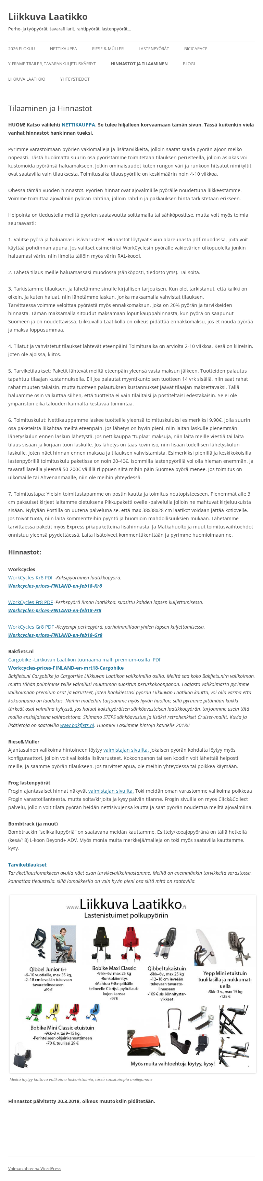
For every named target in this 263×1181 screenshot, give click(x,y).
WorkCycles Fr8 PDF (30, 602)
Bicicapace (196, 49)
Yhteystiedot (75, 79)
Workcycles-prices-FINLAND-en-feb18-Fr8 (54, 610)
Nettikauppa (63, 49)
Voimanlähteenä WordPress (34, 1168)
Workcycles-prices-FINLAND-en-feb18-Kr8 (55, 585)
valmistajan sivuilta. (126, 750)
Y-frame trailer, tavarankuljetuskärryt (52, 64)
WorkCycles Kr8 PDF (30, 577)
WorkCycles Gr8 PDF (31, 626)
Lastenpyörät (154, 49)
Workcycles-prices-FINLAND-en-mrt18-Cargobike (66, 668)
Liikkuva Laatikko (48, 16)
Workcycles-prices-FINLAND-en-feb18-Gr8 (55, 635)
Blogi (189, 64)
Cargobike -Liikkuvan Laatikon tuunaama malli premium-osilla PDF (84, 659)
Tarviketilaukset (27, 864)
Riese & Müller (108, 49)
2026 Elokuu (21, 49)
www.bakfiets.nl (77, 725)
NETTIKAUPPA (78, 124)
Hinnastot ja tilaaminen (139, 64)
